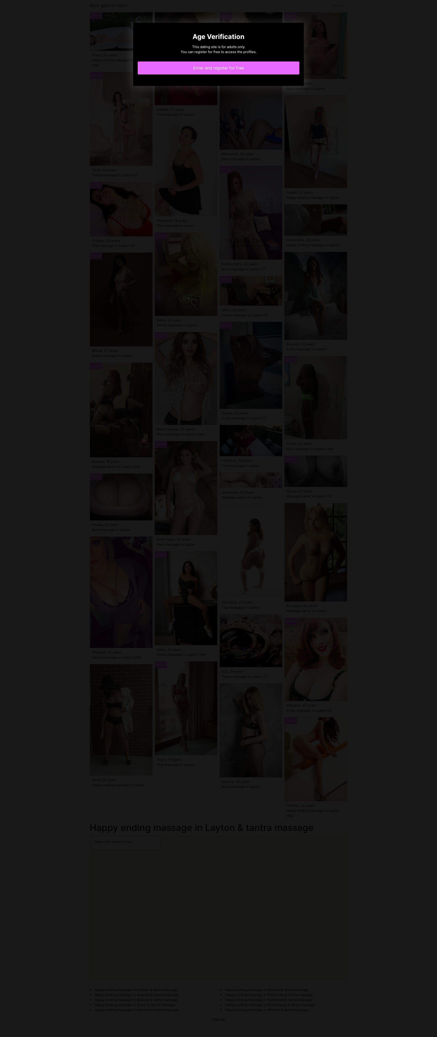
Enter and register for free (218, 68)
